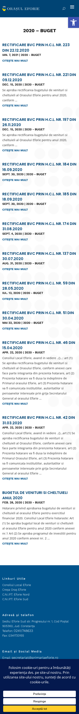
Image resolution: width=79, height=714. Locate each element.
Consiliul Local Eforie (16, 585)
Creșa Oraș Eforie (14, 589)
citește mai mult (15, 60)
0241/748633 (23, 631)
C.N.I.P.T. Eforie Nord (15, 594)
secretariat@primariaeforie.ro (35, 658)
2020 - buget (31, 55)
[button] (73, 22)
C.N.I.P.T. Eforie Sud (15, 599)
